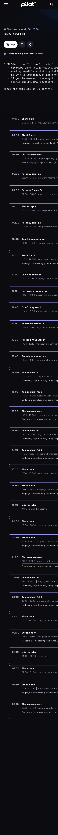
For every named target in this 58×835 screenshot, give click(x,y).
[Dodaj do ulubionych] (22, 44)
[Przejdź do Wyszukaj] (52, 4)
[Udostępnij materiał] (30, 44)
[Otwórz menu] (5, 4)
